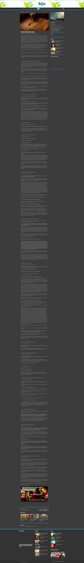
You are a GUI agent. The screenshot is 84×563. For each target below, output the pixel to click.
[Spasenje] (42, 4)
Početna (21, 8)
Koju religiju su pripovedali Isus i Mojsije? (44, 541)
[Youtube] (54, 561)
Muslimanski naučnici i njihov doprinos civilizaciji (44, 554)
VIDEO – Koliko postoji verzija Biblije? (33, 520)
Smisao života (35, 8)
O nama (54, 8)
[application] (58, 555)
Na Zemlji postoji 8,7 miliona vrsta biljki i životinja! (59, 538)
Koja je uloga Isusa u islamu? (25, 509)
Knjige (31, 8)
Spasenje (57, 561)
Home (20, 12)
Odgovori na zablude (42, 8)
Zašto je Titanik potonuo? (44, 546)
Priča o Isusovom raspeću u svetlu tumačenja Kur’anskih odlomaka (44, 534)
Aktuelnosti (47, 8)
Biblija (38, 8)
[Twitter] (53, 561)
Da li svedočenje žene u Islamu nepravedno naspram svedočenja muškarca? (42, 510)
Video (26, 8)
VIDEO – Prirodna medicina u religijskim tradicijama (44, 550)
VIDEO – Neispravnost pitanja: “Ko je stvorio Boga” (57, 27)
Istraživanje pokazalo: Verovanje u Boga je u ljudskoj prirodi (59, 534)
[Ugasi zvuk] (62, 558)
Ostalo (51, 8)
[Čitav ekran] (63, 558)
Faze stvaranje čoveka (59, 544)
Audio (29, 8)
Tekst (23, 8)
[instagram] (55, 561)
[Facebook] (52, 561)
